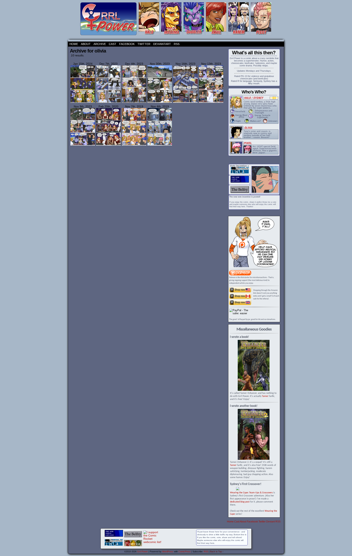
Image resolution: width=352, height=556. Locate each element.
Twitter (144, 44)
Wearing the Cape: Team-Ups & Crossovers (251, 492)
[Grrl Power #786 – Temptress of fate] (134, 145)
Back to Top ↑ (217, 551)
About (86, 44)
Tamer (265, 396)
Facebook (127, 44)
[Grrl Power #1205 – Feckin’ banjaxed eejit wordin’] (211, 102)
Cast (112, 44)
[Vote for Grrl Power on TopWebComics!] (240, 172)
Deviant (270, 521)
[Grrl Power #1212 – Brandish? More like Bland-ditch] (108, 102)
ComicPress (184, 551)
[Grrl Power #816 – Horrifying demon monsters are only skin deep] (108, 145)
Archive (100, 44)
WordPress (167, 551)
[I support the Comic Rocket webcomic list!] (152, 542)
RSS (176, 44)
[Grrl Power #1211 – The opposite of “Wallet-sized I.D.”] (134, 102)
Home (73, 44)
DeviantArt (162, 44)
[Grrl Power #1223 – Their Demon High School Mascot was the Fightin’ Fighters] (82, 102)
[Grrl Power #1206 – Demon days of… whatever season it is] (185, 102)
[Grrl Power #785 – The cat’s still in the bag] (159, 145)
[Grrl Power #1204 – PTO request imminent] (82, 145)
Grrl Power (142, 551)
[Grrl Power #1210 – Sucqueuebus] (159, 102)
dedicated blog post (240, 502)
